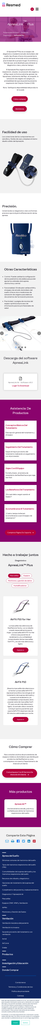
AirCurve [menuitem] (5, 943)
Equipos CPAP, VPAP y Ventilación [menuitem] (15, 903)
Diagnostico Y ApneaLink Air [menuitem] (12, 894)
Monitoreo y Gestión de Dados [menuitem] (14, 912)
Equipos (26, 575)
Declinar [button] (25, 1023)
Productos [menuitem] (7, 954)
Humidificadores (20, 585)
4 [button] (25, 347)
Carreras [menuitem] (20, 996)
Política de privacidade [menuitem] (20, 991)
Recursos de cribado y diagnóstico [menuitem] (15, 878)
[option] (20, 333)
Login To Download (20, 386)
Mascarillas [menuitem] (6, 898)
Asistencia (19, 109)
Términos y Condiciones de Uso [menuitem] (20, 987)
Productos (24, 32)
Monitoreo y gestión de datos (20, 580)
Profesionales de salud (11, 32)
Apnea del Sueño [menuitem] (10, 855)
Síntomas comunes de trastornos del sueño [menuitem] (19, 860)
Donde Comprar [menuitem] (10, 970)
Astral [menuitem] (4, 939)
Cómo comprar (19, 99)
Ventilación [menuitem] (7, 918)
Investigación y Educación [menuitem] (15, 963)
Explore (20, 650)
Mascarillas (14, 575)
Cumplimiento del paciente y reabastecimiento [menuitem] (20, 890)
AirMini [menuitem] (4, 907)
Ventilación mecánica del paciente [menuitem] (15, 923)
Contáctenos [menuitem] (20, 982)
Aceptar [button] (15, 1023)
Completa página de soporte (20, 532)
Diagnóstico (7, 35)
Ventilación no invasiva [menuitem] (10, 927)
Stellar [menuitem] (4, 947)
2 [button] (19, 347)
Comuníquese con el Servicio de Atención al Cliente (19, 773)
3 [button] (22, 347)
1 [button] (16, 347)
